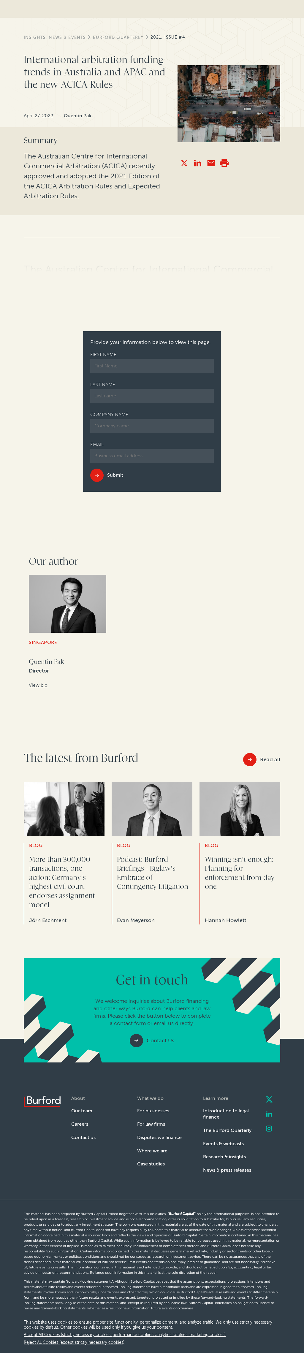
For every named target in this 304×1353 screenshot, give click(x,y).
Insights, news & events (55, 37)
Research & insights (224, 1157)
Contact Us (160, 1040)
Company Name (109, 414)
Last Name (102, 384)
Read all (270, 759)
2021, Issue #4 (168, 37)
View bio (38, 685)
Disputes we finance (159, 1137)
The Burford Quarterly (227, 1130)
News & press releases (227, 1170)
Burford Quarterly (118, 37)
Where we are (152, 1151)
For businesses (153, 1111)
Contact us (83, 1137)
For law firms (151, 1124)
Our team (81, 1111)
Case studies (151, 1164)
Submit (115, 475)
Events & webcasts (223, 1143)
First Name (103, 354)
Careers (79, 1124)
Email (97, 444)
